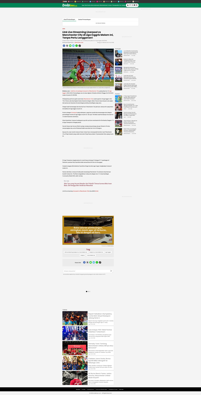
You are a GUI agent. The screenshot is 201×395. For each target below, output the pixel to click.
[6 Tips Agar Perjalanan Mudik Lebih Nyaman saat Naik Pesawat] (118, 101)
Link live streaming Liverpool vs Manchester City (85, 91)
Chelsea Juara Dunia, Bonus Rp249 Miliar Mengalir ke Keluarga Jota (99, 361)
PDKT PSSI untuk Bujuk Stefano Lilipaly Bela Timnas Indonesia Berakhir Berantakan (130, 130)
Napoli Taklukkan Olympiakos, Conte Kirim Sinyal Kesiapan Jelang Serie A (100, 316)
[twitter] (67, 46)
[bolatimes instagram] (137, 5)
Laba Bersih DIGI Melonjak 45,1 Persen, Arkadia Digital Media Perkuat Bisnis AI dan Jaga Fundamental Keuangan (130, 77)
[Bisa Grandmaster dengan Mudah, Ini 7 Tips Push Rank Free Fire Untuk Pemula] (118, 109)
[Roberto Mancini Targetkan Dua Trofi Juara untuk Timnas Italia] (118, 64)
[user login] (128, 6)
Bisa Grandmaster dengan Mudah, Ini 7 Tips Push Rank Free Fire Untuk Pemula (131, 106)
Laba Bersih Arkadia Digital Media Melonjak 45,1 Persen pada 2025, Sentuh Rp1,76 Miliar (130, 85)
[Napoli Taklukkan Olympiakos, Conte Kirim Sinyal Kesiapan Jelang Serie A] (75, 324)
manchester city (91, 255)
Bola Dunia (88, 5)
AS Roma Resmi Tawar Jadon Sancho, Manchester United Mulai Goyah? (99, 375)
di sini (96, 191)
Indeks (123, 5)
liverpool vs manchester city (96, 252)
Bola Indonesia (95, 5)
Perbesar (110, 50)
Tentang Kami (90, 389)
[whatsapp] (76, 46)
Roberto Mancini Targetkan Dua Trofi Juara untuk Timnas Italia (129, 60)
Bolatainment (104, 5)
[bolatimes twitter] (132, 5)
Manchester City (88, 99)
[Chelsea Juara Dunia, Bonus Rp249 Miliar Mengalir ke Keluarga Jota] (75, 369)
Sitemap (121, 389)
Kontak (83, 389)
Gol (120, 5)
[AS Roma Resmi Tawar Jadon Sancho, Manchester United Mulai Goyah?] (75, 384)
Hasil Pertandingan (69, 19)
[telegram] (73, 46)
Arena (110, 5)
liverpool (83, 255)
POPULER (118, 49)
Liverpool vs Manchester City (81, 191)
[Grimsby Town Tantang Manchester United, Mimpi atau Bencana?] (75, 354)
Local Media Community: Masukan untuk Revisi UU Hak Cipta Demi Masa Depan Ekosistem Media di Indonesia (131, 52)
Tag (88, 249)
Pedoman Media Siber (101, 389)
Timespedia (115, 5)
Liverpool (74, 112)
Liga (83, 5)
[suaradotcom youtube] (134, 5)
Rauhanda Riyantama (68, 42)
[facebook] (64, 46)
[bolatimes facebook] (130, 5)
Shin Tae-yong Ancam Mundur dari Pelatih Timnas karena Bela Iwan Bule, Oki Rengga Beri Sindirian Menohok (88, 184)
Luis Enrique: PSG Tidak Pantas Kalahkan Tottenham (100, 331)
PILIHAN (117, 94)
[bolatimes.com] (69, 6)
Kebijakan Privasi (113, 389)
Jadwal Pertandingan (84, 19)
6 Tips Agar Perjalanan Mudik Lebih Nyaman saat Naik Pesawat (130, 97)
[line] (70, 46)
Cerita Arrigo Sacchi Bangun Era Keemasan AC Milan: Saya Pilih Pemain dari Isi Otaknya (130, 114)
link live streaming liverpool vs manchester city (76, 252)
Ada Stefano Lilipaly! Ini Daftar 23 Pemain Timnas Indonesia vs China (130, 122)
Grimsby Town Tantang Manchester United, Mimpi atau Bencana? (100, 346)
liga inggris (108, 252)
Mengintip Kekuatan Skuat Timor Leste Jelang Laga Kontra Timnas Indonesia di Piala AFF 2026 (131, 69)
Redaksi (78, 389)
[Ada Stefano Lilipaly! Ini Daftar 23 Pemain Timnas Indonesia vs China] (118, 126)
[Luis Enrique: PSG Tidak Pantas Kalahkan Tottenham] (75, 339)
